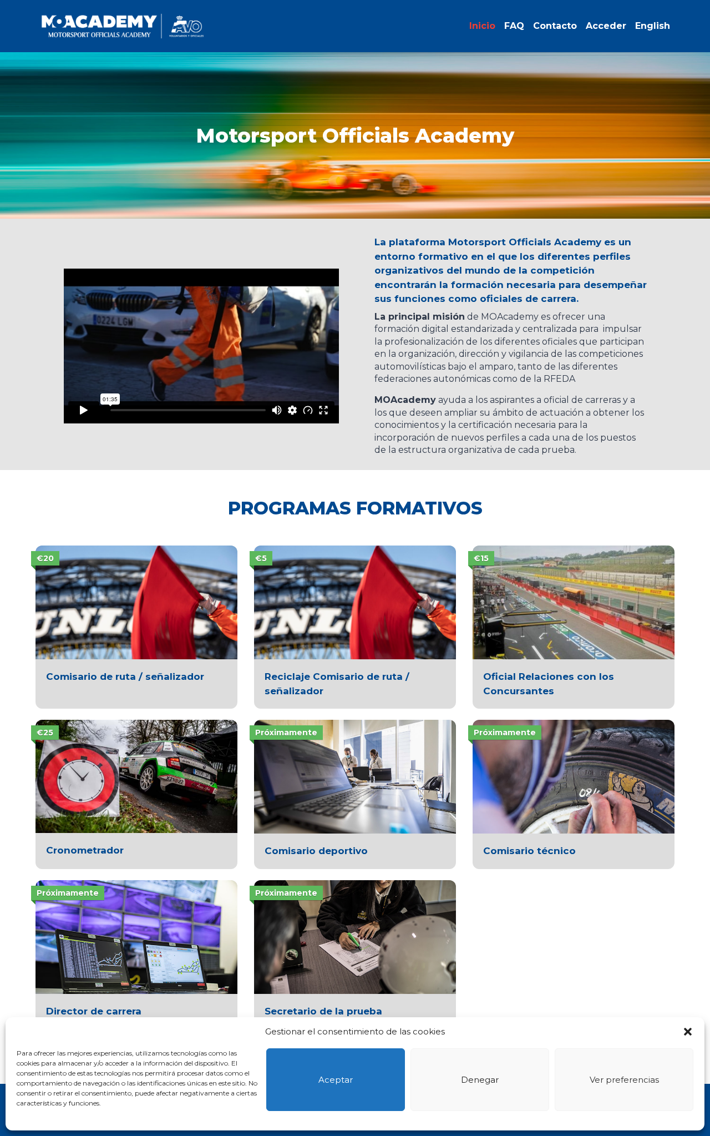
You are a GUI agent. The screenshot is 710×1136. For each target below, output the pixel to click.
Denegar (480, 1079)
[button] (687, 1031)
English (652, 26)
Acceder (606, 26)
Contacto (555, 26)
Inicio (482, 26)
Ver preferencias (624, 1079)
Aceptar (335, 1079)
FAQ (514, 26)
